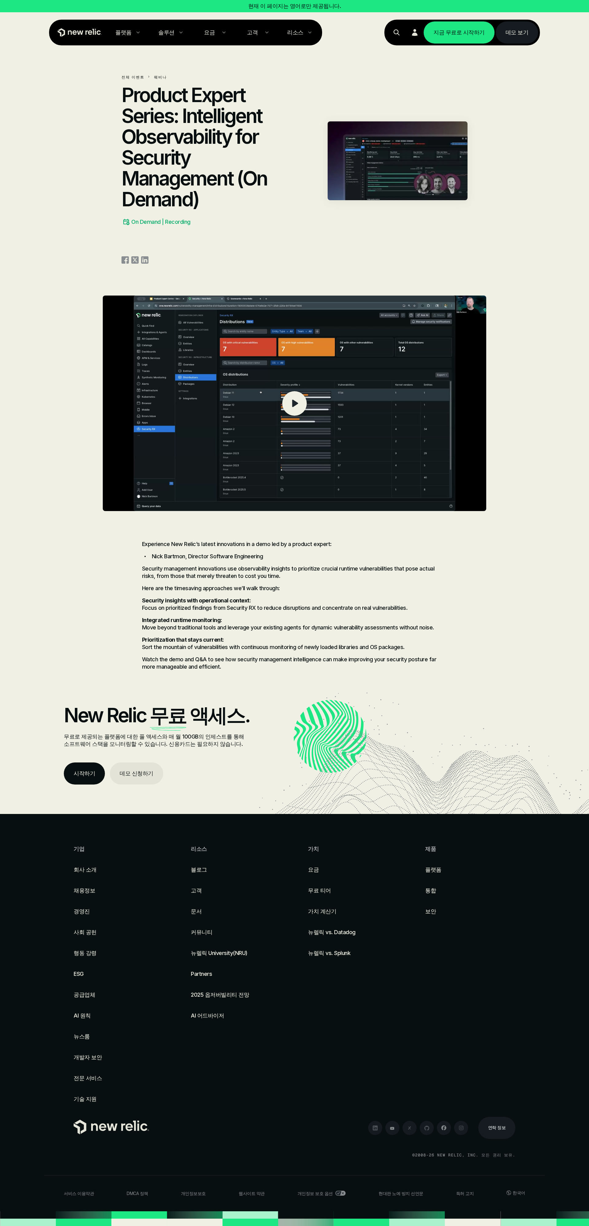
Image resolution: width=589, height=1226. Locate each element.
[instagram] (461, 1128)
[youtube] (392, 1128)
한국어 (519, 1192)
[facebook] (444, 1128)
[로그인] (415, 32)
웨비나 (160, 77)
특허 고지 (465, 1193)
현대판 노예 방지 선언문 (401, 1193)
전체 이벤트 (132, 77)
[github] (426, 1128)
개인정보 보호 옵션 (315, 1193)
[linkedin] (375, 1128)
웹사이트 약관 (252, 1193)
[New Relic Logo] (78, 32)
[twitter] (409, 1128)
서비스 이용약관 (79, 1193)
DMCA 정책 (137, 1193)
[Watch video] (294, 403)
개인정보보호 (193, 1193)
